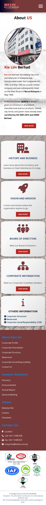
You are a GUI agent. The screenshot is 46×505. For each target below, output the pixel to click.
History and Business (23, 158)
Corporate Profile (10, 342)
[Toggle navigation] (40, 6)
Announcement (9, 385)
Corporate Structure (16, 316)
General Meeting (9, 394)
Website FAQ (7, 408)
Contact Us (7, 367)
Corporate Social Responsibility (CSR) (24, 322)
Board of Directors (23, 238)
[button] (29, 125)
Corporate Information (23, 276)
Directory (6, 380)
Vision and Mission (23, 198)
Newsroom (11, 319)
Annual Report (8, 389)
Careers (5, 412)
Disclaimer (6, 417)
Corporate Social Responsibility (16, 362)
